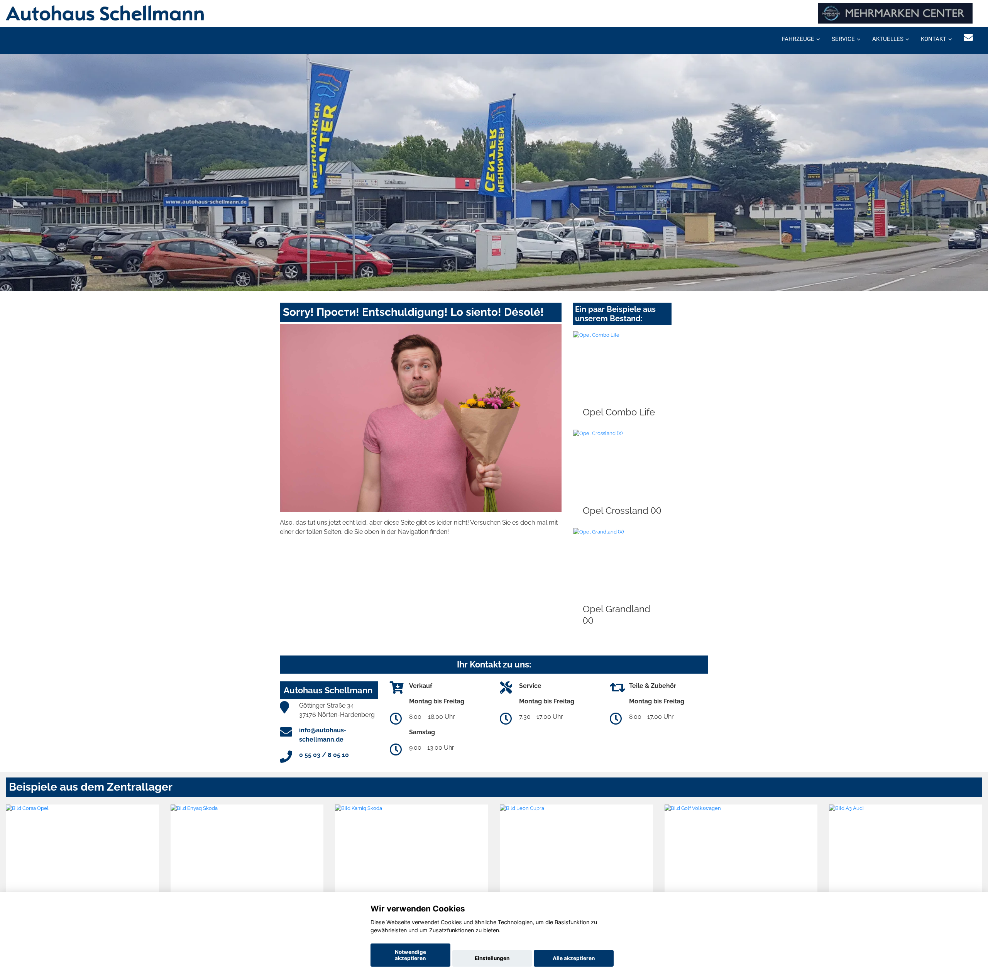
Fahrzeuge (798, 39)
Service (843, 39)
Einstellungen (492, 958)
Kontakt (933, 39)
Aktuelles (887, 39)
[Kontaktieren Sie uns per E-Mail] (968, 37)
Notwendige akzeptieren (410, 955)
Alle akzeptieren (574, 958)
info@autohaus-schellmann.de (323, 735)
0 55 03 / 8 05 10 (324, 755)
